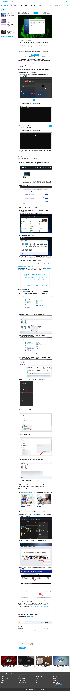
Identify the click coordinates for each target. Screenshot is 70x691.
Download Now (35, 54)
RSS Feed (55, 678)
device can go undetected (28, 263)
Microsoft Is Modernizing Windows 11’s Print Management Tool (61, 666)
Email (38, 631)
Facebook (6, 673)
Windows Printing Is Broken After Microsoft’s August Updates (8, 666)
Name (21, 631)
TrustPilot (44, 56)
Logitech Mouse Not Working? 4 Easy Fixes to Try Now (35, 277)
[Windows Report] (8, 1)
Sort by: (44, 628)
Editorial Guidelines (21, 678)
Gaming (37, 684)
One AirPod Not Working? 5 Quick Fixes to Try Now (34, 279)
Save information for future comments (26, 641)
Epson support (21, 601)
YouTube (11, 673)
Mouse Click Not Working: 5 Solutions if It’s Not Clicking (35, 285)
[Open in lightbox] (36, 88)
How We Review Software (22, 684)
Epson (28, 616)
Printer (31, 616)
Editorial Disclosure (21, 680)
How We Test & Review (22, 682)
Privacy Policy (55, 682)
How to (37, 682)
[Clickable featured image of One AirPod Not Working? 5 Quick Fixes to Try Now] (44, 660)
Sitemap (54, 680)
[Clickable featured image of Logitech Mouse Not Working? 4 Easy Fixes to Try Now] (26, 660)
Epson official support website (29, 492)
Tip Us (2, 682)
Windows (37, 686)
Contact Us (2, 680)
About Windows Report (4, 678)
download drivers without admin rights (25, 266)
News (37, 678)
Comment (22, 647)
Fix (36, 680)
